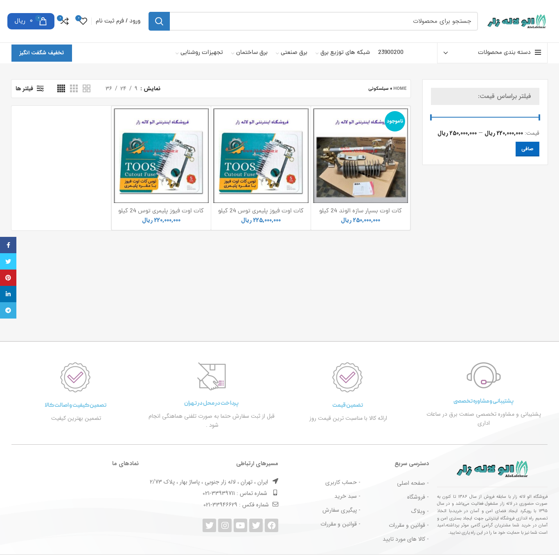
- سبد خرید (347, 496)
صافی (527, 149)
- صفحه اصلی (413, 483)
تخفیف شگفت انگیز (42, 53)
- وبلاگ (420, 511)
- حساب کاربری (343, 482)
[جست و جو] (159, 21)
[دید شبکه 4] (61, 88)
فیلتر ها (24, 88)
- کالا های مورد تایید (406, 539)
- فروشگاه (418, 497)
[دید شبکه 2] (86, 88)
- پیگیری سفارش (341, 510)
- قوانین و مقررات (409, 525)
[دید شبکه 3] (74, 88)
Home (399, 88)
